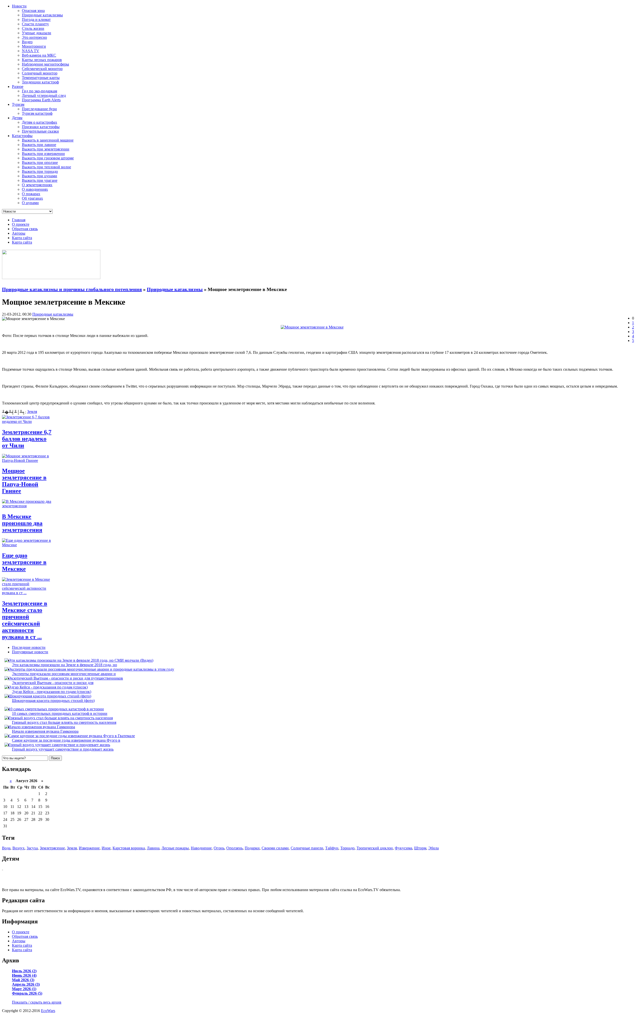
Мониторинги (34, 46)
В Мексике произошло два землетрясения (22, 523)
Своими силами (275, 848)
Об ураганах (32, 198)
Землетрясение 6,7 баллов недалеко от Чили (26, 439)
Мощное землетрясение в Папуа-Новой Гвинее (24, 481)
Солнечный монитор (39, 73)
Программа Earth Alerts (41, 100)
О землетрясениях (37, 185)
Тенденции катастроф (40, 82)
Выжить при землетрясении (45, 149)
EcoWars (48, 1011)
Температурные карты (41, 77)
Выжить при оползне (40, 162)
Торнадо (347, 848)
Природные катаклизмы (42, 15)
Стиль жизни (33, 28)
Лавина (153, 848)
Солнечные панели (307, 848)
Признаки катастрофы (41, 127)
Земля (32, 411)
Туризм (18, 104)
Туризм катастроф (37, 113)
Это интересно (34, 37)
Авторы (18, 233)
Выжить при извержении (43, 153)
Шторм (420, 848)
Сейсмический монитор (42, 69)
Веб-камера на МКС (39, 55)
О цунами (30, 203)
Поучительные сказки (40, 131)
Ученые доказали (36, 33)
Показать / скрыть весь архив (36, 1002)
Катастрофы (22, 136)
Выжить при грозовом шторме (48, 158)
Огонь (219, 848)
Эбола (433, 848)
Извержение (89, 848)
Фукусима (403, 848)
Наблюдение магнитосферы (45, 64)
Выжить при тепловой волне (46, 167)
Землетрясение (52, 848)
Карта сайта (22, 238)
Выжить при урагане (39, 180)
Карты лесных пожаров (42, 60)
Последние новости (28, 647)
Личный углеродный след (44, 95)
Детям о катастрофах (39, 122)
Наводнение (201, 848)
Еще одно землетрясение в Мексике (24, 562)
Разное (17, 86)
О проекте (20, 224)
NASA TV (30, 51)
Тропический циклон (375, 848)
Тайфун (331, 848)
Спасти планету (35, 24)
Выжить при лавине (39, 145)
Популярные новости (30, 652)
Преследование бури (39, 109)
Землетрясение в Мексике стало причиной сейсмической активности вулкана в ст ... (24, 620)
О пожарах (31, 194)
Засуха (32, 848)
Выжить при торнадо (40, 171)
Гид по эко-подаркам (39, 91)
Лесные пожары (175, 848)
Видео (27, 42)
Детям (17, 118)
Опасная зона (33, 10)
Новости (19, 6)
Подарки (252, 848)
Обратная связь (25, 229)
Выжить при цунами (39, 176)
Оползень (234, 848)
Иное (106, 848)
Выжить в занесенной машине (48, 140)
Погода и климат (36, 19)
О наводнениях (35, 189)
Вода (6, 848)
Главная (18, 220)
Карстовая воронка (129, 848)
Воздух (18, 848)
